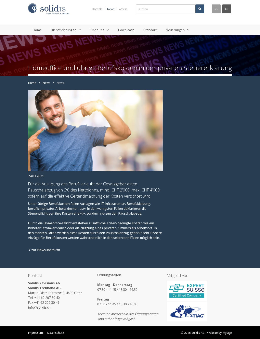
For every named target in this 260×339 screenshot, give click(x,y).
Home (32, 83)
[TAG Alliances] (199, 311)
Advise (123, 9)
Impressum (35, 333)
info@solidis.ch (39, 307)
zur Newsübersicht (45, 249)
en (226, 9)
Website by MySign (219, 333)
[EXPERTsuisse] (199, 291)
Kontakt (97, 9)
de (216, 9)
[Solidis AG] (48, 9)
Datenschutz (55, 333)
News (111, 9)
